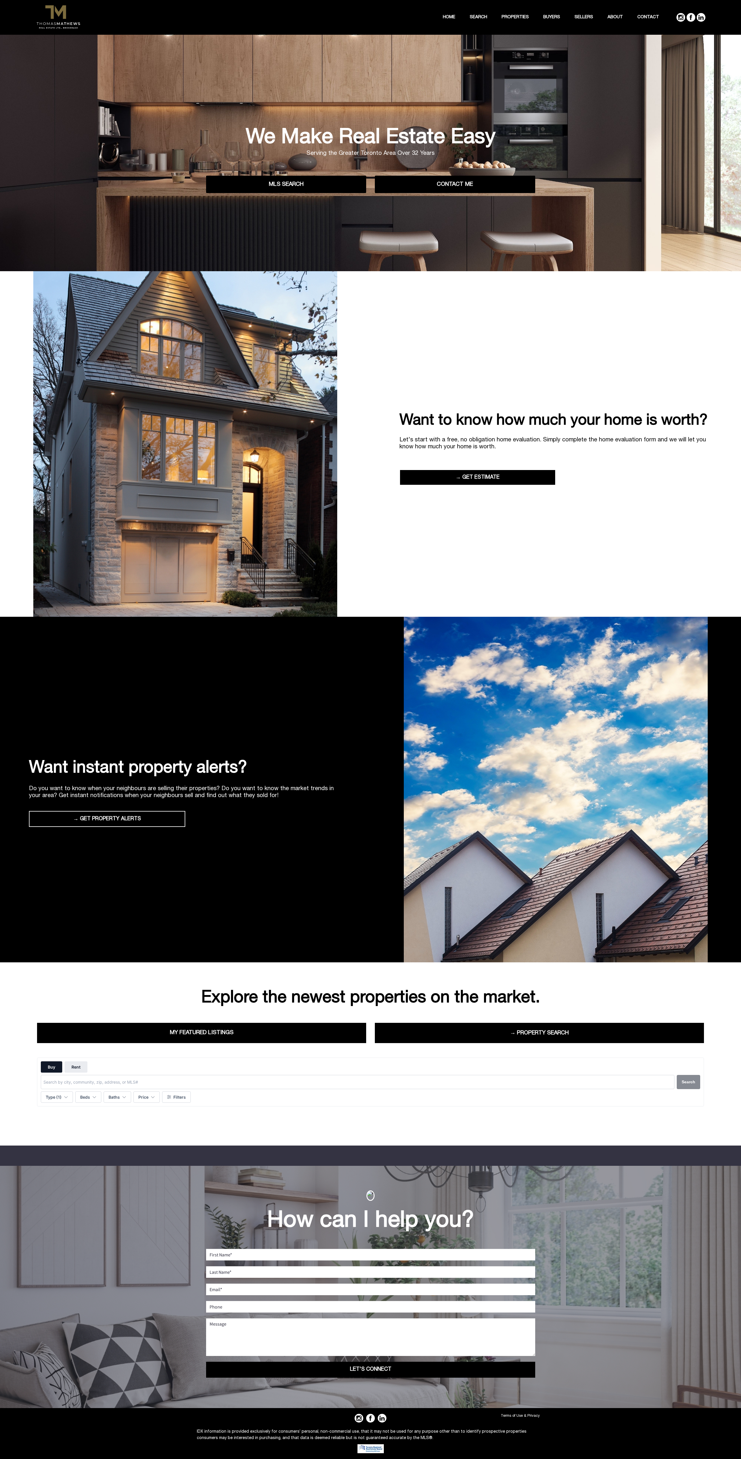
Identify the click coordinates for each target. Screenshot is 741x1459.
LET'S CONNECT (370, 1369)
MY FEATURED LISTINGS (202, 1033)
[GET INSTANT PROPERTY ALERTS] (556, 790)
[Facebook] (691, 17)
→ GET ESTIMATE (478, 477)
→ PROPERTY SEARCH (539, 1033)
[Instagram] (680, 17)
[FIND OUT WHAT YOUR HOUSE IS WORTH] (185, 445)
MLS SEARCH (286, 184)
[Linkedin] (701, 17)
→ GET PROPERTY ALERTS (107, 819)
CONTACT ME (455, 184)
